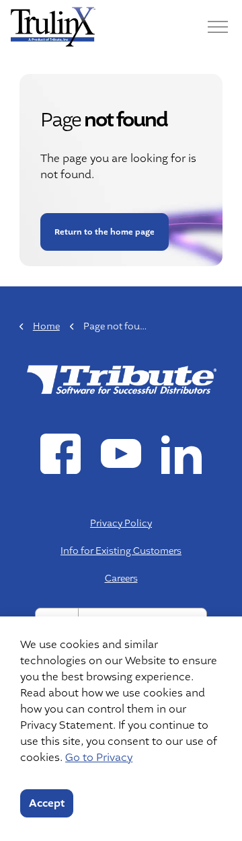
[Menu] (218, 27)
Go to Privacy (98, 757)
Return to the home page (104, 232)
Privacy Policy (121, 523)
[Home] (121, 378)
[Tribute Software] (53, 27)
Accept (47, 803)
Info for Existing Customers (121, 551)
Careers (121, 578)
